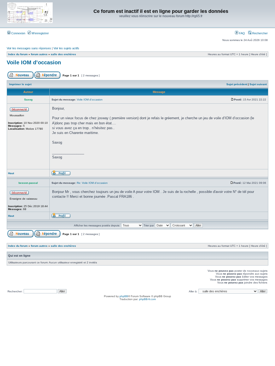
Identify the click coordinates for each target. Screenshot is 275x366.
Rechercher (259, 33)
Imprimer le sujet (20, 84)
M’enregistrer (40, 33)
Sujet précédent (236, 84)
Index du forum (18, 54)
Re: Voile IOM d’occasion (92, 182)
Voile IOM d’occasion (34, 62)
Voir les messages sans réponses (29, 48)
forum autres (39, 54)
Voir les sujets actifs (66, 48)
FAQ (241, 33)
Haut (11, 173)
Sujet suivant (258, 84)
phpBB (124, 296)
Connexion (17, 33)
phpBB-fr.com (147, 299)
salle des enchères (63, 54)
